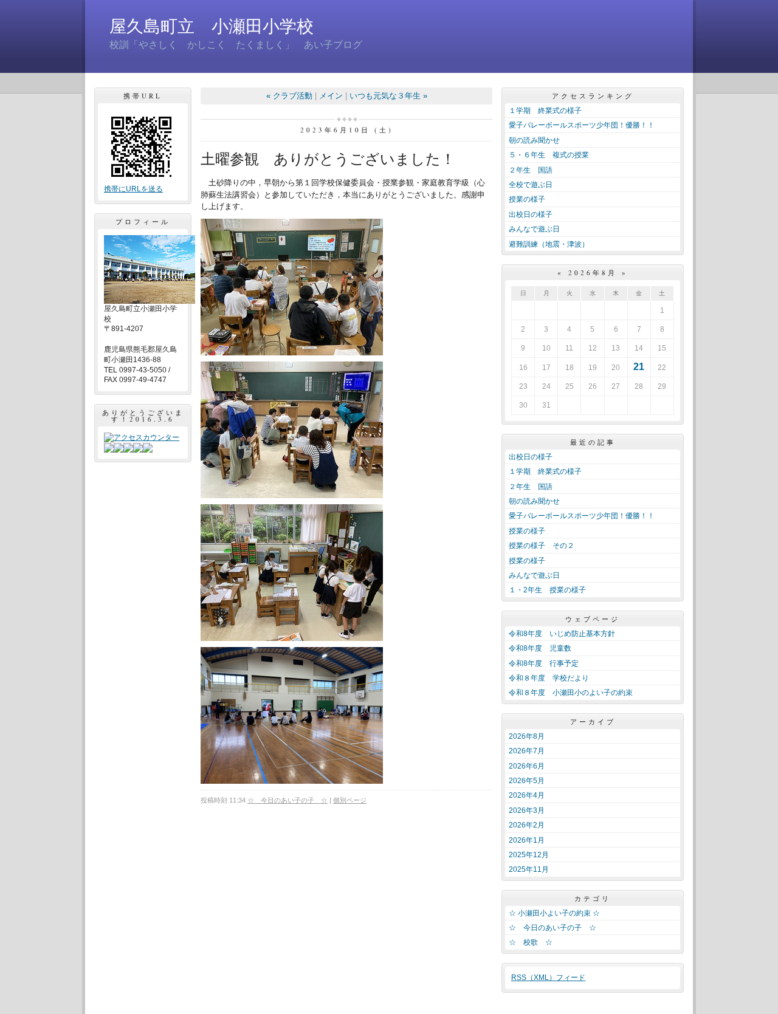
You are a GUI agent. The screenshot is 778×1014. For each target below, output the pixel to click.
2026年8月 (527, 736)
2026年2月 (527, 825)
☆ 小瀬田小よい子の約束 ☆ (554, 913)
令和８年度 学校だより (549, 678)
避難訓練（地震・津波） (549, 244)
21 (638, 366)
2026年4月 (527, 795)
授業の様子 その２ (541, 545)
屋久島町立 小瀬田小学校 (211, 26)
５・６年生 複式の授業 (549, 155)
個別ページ (350, 800)
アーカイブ (593, 721)
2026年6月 (527, 766)
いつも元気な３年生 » (388, 95)
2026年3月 (527, 810)
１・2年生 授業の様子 (547, 590)
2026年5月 (527, 780)
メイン (331, 95)
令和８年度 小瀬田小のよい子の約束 (571, 692)
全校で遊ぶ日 (531, 184)
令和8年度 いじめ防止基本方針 (562, 633)
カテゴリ (592, 898)
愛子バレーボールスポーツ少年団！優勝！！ (582, 125)
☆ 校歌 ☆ (531, 942)
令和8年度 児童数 (540, 648)
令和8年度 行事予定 (544, 663)
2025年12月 (529, 855)
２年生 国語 (531, 170)
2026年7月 (527, 751)
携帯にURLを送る (133, 189)
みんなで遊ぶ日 (534, 229)
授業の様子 (527, 199)
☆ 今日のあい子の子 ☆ (287, 800)
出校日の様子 (531, 214)
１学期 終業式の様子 (545, 110)
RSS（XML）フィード (548, 977)
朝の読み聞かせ (534, 140)
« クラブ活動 (289, 95)
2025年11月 (529, 869)
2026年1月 (527, 840)
